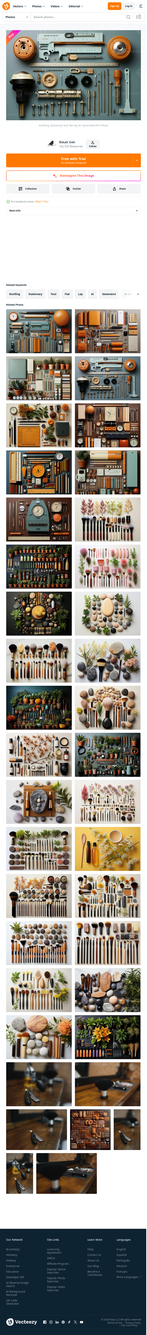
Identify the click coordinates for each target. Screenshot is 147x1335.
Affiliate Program (51, 1263)
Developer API (15, 1275)
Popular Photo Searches (55, 1281)
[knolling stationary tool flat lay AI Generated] (39, 329)
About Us (92, 1258)
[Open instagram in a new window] (50, 1320)
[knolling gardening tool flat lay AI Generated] (39, 565)
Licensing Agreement (53, 1248)
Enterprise (13, 1264)
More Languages (124, 1275)
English (118, 1247)
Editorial (74, 6)
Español (119, 1253)
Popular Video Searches (55, 1289)
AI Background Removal (15, 1291)
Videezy (11, 1258)
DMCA (50, 1256)
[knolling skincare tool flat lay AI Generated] (107, 518)
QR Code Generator (12, 1300)
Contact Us (93, 1253)
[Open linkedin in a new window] (57, 1320)
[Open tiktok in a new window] (69, 1320)
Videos (55, 6)
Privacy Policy (130, 1320)
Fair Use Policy (126, 1323)
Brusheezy (13, 1247)
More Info (14, 208)
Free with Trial (73, 160)
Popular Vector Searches (55, 1272)
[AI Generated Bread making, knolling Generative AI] (90, 1127)
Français (119, 1269)
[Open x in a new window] (75, 1320)
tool (53, 292)
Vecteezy (11, 1253)
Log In (128, 6)
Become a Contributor (93, 1271)
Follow (92, 146)
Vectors (18, 6)
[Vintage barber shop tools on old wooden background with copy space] (19, 1171)
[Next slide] (132, 292)
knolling (14, 292)
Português (120, 1258)
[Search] (128, 17)
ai (92, 292)
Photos (37, 6)
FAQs (89, 1247)
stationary (35, 292)
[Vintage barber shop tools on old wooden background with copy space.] (39, 1082)
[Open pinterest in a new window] (63, 1320)
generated (109, 292)
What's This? (41, 201)
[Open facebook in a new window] (44, 1320)
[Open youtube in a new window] (81, 1320)
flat (67, 292)
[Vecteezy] (6, 6)
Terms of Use (112, 1320)
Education (12, 1269)
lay (80, 292)
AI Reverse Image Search (15, 1282)
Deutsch (119, 1264)
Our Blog (91, 1264)
